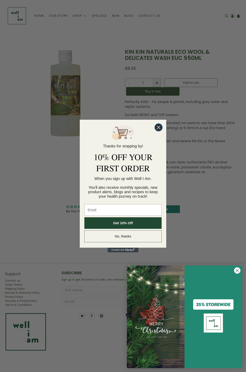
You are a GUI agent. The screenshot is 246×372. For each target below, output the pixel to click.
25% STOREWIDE (213, 304)
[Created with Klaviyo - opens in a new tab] (123, 250)
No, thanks (123, 236)
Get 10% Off (123, 223)
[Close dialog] (158, 127)
